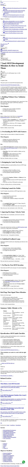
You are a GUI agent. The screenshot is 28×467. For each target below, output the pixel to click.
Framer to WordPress (7, 453)
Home (2, 2)
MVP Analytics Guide (22, 227)
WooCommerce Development (9, 432)
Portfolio (2, 45)
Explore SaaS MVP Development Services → (10, 349)
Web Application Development (9, 430)
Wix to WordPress (7, 454)
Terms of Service (10, 465)
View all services (4, 43)
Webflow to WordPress (8, 456)
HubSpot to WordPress (8, 457)
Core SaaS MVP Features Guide (10, 148)
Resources (3, 48)
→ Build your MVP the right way (7, 363)
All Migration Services (7, 461)
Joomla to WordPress (7, 460)
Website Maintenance (7, 436)
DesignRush (18, 425)
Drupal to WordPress (7, 459)
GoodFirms (12, 425)
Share (4, 77)
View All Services (7, 438)
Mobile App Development (8, 434)
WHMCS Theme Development (9, 437)
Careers (4, 445)
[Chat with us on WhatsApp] (23, 462)
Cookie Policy (16, 465)
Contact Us (3, 53)
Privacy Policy (4, 465)
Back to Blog (5, 58)
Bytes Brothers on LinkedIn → (7, 375)
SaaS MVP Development (8, 433)
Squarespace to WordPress (8, 455)
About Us (5, 443)
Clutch (8, 425)
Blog (4, 447)
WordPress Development (8, 431)
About (2, 46)
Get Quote (3, 54)
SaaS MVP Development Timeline (12, 281)
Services (2, 4)
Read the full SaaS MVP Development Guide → (11, 84)
